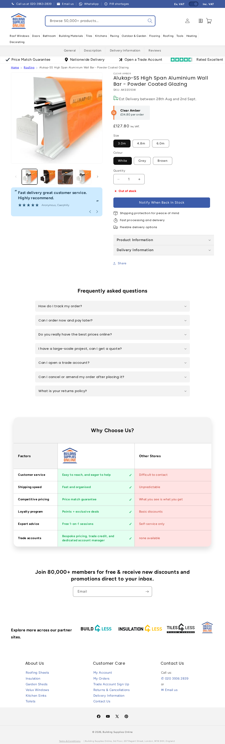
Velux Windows (37, 690)
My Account (102, 673)
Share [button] (122, 263)
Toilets (31, 701)
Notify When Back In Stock (161, 202)
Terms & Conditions (70, 741)
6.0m (161, 143)
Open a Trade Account (143, 59)
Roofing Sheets (37, 673)
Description (93, 50)
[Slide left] (16, 176)
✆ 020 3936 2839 (175, 678)
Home (15, 67)
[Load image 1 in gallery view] (29, 177)
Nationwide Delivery (87, 59)
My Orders (101, 678)
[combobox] (100, 21)
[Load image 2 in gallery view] (47, 177)
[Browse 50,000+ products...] (150, 21)
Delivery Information (125, 50)
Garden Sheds (37, 684)
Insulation (33, 678)
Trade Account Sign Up (111, 684)
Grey (142, 161)
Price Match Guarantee (31, 59)
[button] (19, 36)
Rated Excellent (209, 59)
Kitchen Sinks (36, 696)
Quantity (119, 170)
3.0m (122, 143)
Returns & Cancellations (111, 690)
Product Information (135, 240)
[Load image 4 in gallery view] (83, 177)
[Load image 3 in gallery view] (65, 177)
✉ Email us (169, 690)
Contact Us (102, 701)
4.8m (141, 143)
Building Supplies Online (118, 732)
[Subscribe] (147, 591)
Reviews (155, 50)
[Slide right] (97, 176)
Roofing (29, 67)
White (122, 161)
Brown (163, 161)
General (70, 50)
